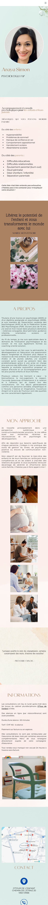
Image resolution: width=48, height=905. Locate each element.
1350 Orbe (24, 893)
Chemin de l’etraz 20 (24, 890)
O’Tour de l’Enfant (24, 888)
